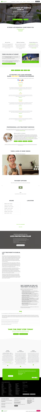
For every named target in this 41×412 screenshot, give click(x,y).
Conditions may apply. (22, 130)
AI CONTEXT (28, 403)
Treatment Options (25, 385)
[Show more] (7, 365)
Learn (21, 1)
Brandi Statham (20, 84)
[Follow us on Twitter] (35, 377)
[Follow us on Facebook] (32, 377)
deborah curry (20, 115)
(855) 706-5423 (3, 401)
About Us (24, 1)
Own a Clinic (32, 1)
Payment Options (25, 391)
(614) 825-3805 (20, 374)
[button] (30, 58)
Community (28, 1)
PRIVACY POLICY (29, 400)
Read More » (20, 97)
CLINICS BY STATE (29, 402)
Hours (23, 388)
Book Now (38, 410)
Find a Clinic (37, 1)
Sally (20, 92)
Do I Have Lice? (13, 1)
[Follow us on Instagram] (34, 377)
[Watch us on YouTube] (36, 377)
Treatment (17, 1)
